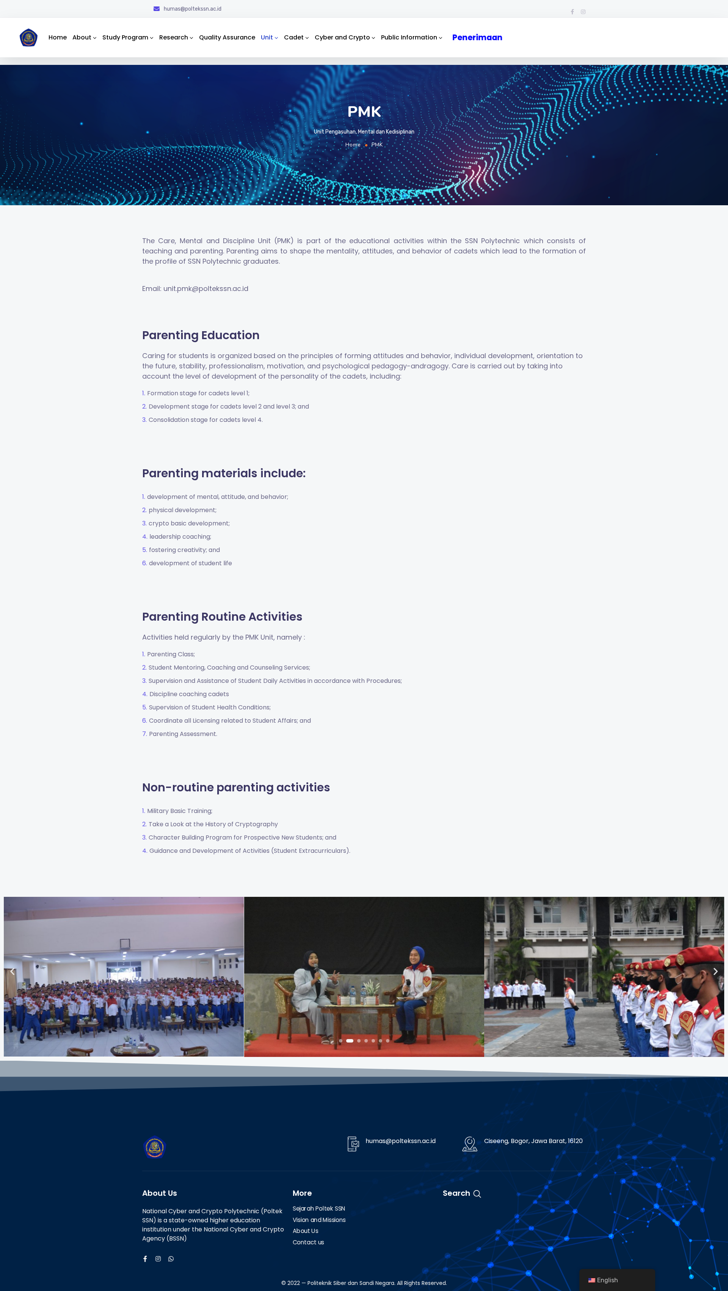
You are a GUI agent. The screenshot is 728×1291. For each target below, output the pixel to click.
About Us (305, 1231)
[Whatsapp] (171, 1259)
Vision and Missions (319, 1220)
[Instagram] (583, 11)
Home (58, 37)
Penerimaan (479, 37)
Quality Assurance (227, 37)
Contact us (308, 1242)
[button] (340, 1041)
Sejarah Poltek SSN (319, 1209)
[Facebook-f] (572, 11)
